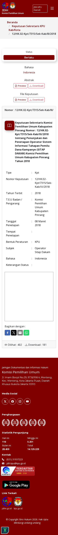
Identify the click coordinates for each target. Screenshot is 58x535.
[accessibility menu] (5, 530)
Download (37, 85)
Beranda (12, 22)
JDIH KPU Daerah (38, 8)
